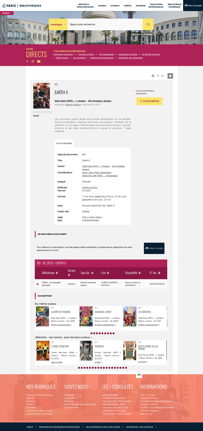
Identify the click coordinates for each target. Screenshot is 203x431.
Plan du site (146, 414)
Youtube (68, 401)
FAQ (142, 395)
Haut (139, 375)
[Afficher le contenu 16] (118, 368)
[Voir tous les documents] (91, 338)
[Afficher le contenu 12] (107, 368)
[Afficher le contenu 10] (113, 333)
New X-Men (56, 362)
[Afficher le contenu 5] (100, 333)
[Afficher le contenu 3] (94, 333)
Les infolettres (71, 407)
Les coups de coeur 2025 (115, 407)
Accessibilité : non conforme (139, 426)
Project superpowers (60, 325)
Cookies (144, 407)
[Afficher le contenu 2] (91, 333)
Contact (151, 395)
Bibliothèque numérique (39, 414)
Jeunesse (31, 407)
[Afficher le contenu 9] (111, 333)
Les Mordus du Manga (114, 410)
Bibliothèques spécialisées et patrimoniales (59, 426)
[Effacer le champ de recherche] (141, 24)
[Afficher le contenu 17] (120, 368)
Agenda (30, 398)
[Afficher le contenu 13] (109, 368)
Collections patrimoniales (39, 410)
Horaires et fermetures (114, 398)
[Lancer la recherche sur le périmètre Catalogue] (148, 24)
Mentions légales (149, 410)
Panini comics (73, 104)
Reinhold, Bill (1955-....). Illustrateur (100, 175)
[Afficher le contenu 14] (112, 368)
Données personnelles (162, 407)
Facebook (69, 395)
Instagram (69, 398)
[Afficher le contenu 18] (123, 368)
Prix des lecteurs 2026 (113, 404)
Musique (30, 401)
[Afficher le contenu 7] (105, 333)
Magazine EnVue (149, 398)
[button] (193, 5)
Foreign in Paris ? (149, 404)
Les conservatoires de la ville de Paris (103, 426)
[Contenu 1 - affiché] (89, 333)
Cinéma (30, 404)
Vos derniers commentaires (116, 414)
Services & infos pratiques (39, 395)
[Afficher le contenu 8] (108, 333)
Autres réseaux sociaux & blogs (80, 404)
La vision (142, 361)
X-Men (98, 362)
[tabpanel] (92, 187)
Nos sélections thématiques (116, 401)
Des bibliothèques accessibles (156, 401)
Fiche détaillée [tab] (64, 143)
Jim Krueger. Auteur (99, 100)
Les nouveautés (110, 395)
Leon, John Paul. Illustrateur (97, 172)
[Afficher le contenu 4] (97, 333)
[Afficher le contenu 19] (126, 368)
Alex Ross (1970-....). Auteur (70, 100)
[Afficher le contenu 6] (102, 333)
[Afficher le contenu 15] (115, 368)
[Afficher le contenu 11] (104, 368)
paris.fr (30, 426)
